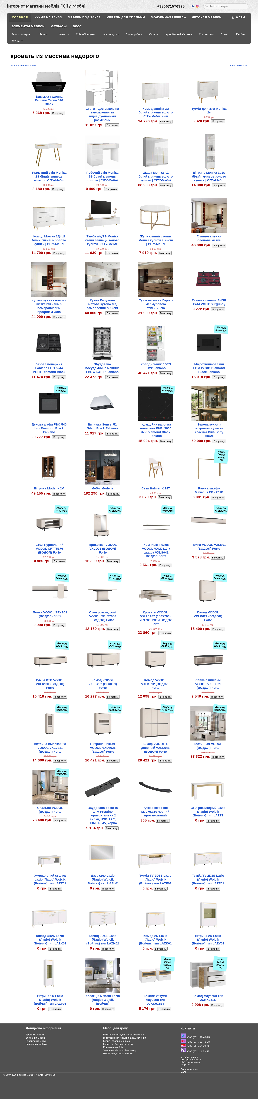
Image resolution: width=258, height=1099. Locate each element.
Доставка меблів (35, 1034)
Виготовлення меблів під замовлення (124, 1037)
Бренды (15, 40)
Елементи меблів (113, 1047)
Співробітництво (85, 34)
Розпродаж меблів (36, 1044)
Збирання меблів (35, 1037)
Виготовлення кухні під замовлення (123, 1034)
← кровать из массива (23, 65)
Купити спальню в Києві (116, 1040)
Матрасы (59, 26)
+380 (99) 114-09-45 (198, 1045)
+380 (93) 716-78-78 (198, 1041)
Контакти (64, 34)
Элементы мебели (28, 26)
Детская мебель (206, 17)
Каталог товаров (20, 34)
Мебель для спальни (126, 17)
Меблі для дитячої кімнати (118, 1053)
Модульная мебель (168, 17)
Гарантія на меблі (36, 1040)
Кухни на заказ (48, 17)
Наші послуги (109, 34)
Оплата (153, 34)
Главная (20, 17)
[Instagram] (197, 6)
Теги (42, 34)
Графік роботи (134, 34)
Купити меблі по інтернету (118, 1044)
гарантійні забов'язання (178, 34)
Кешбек (240, 34)
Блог (77, 26)
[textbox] (225, 6)
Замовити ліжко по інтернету (119, 1050)
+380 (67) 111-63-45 (197, 1051)
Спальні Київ (206, 34)
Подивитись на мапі (189, 1070)
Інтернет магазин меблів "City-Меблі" (36, 1075)
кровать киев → (238, 65)
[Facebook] (193, 6)
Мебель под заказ (84, 17)
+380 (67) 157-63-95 (198, 1037)
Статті (224, 34)
